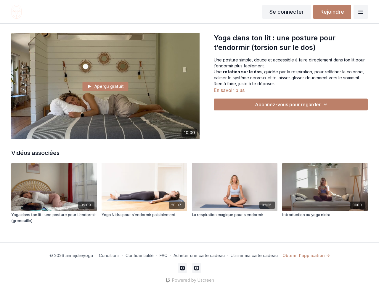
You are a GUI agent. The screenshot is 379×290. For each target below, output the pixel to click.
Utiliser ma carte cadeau (254, 255)
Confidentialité (140, 255)
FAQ (164, 255)
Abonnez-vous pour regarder (288, 104)
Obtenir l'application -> (306, 255)
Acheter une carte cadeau (199, 255)
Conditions (109, 255)
